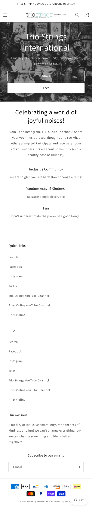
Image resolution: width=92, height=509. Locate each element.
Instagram (16, 276)
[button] (5, 15)
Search (13, 257)
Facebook (15, 267)
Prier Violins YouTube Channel (29, 305)
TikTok (13, 286)
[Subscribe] (78, 467)
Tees (46, 88)
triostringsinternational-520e (40, 501)
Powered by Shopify (63, 501)
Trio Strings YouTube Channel (29, 296)
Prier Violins (17, 315)
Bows (46, 76)
